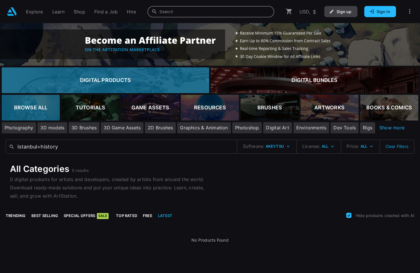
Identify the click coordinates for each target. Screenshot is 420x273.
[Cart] (289, 11)
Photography (19, 128)
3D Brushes (84, 128)
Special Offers (85, 215)
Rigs (367, 128)
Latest (165, 215)
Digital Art (277, 128)
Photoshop (247, 128)
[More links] (409, 11)
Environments (311, 128)
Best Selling (44, 215)
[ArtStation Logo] (12, 11)
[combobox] (210, 11)
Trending (16, 215)
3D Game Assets (122, 128)
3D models (52, 128)
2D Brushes (160, 128)
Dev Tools (344, 128)
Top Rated (126, 215)
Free (147, 215)
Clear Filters (396, 146)
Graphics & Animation (204, 128)
